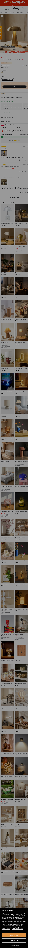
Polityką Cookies (6, 928)
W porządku (14, 935)
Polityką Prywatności (17, 928)
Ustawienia (14, 940)
